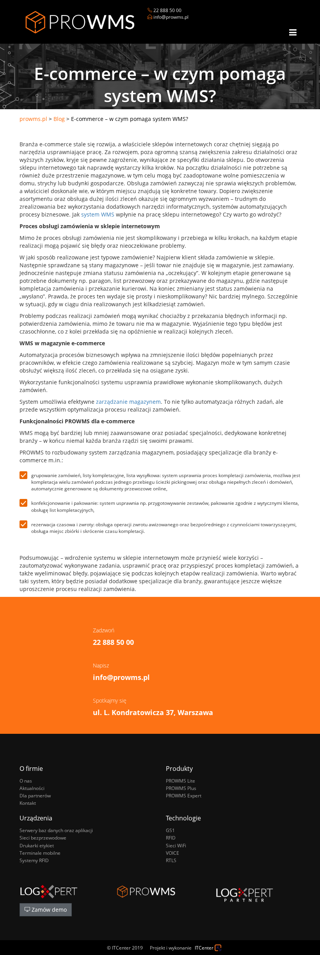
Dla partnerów (35, 795)
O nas (26, 780)
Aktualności (32, 788)
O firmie (31, 768)
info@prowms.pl (170, 17)
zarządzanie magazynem (128, 401)
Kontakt (28, 803)
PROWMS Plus (181, 788)
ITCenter (204, 947)
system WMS (97, 214)
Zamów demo (48, 909)
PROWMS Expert (183, 795)
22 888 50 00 (167, 10)
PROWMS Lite (180, 780)
